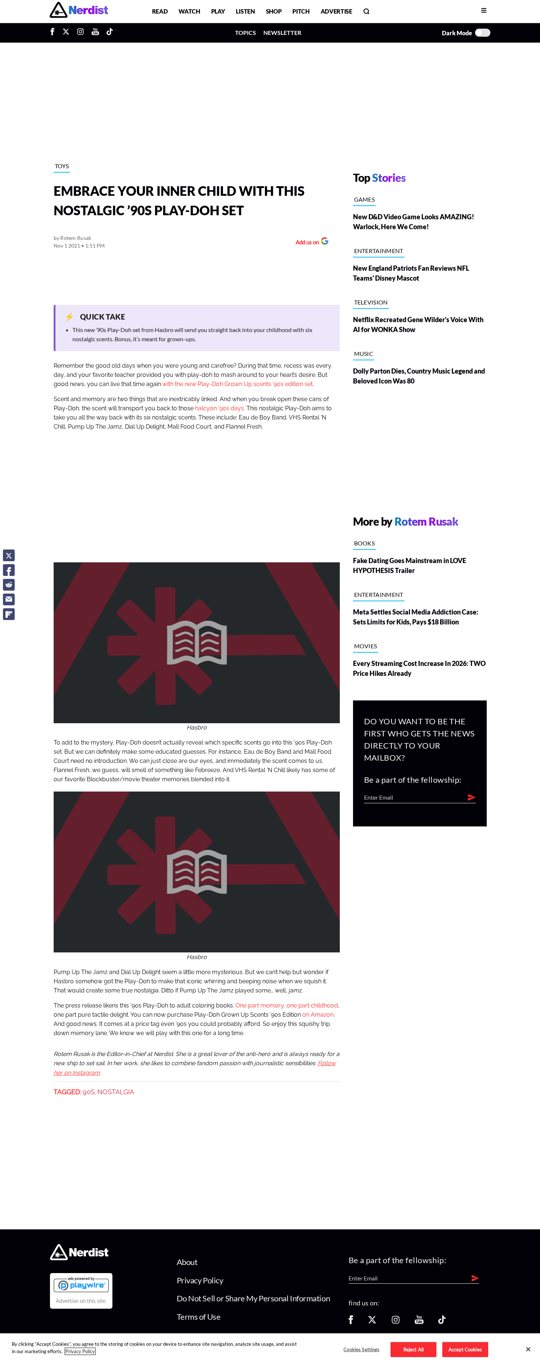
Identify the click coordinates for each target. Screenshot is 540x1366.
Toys (62, 165)
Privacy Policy (200, 1280)
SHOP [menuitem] (274, 11)
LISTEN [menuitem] (245, 11)
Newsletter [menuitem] (282, 32)
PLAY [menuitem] (218, 11)
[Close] (528, 1349)
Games (364, 199)
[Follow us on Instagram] (395, 1322)
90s (89, 1092)
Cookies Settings (361, 1349)
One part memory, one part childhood (286, 1005)
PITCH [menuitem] (300, 11)
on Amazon (318, 1015)
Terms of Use (199, 1317)
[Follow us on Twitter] (372, 1322)
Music (364, 353)
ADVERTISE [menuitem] (336, 11)
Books (364, 543)
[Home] (79, 1258)
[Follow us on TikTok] (442, 1322)
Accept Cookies (465, 1349)
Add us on (305, 243)
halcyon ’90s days (219, 408)
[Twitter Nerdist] (66, 32)
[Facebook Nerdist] (54, 32)
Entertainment (378, 250)
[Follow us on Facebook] (351, 1322)
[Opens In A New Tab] (81, 1284)
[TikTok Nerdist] (109, 32)
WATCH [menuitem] (189, 11)
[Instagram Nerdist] (80, 32)
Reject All (413, 1349)
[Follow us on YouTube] (419, 1322)
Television (371, 302)
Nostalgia (115, 1092)
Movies (365, 645)
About (187, 1262)
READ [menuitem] (160, 11)
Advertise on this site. (81, 1301)
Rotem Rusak (75, 238)
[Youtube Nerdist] (95, 32)
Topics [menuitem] (245, 32)
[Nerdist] (79, 11)
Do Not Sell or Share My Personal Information (253, 1298)
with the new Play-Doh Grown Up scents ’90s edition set (237, 384)
